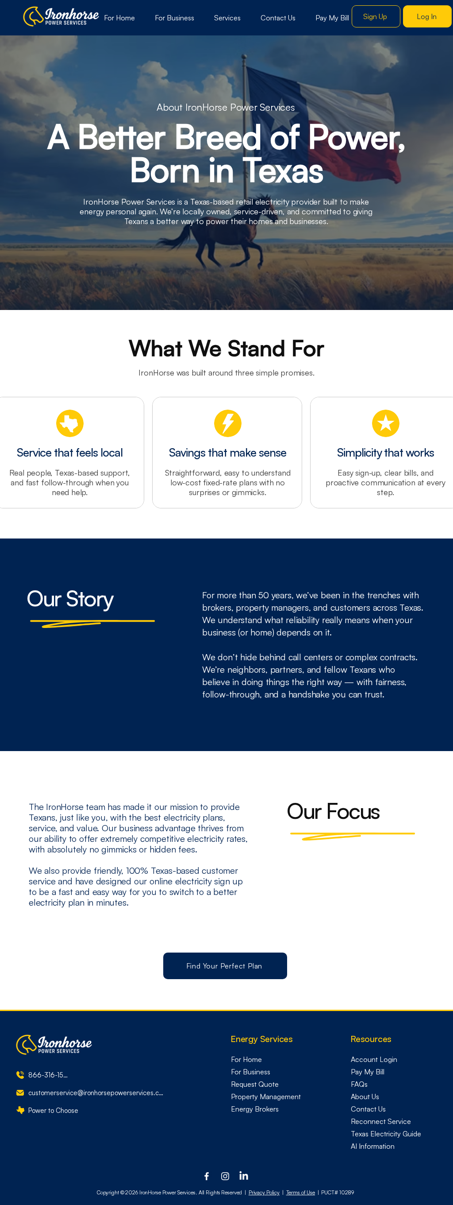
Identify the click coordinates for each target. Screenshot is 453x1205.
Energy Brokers (255, 1108)
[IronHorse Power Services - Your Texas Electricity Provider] (62, 16)
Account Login (374, 1059)
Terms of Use (300, 1192)
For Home (246, 1059)
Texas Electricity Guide (386, 1133)
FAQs (359, 1084)
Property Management (266, 1096)
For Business (250, 1071)
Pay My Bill (367, 1071)
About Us (365, 1096)
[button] (228, 17)
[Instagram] (225, 1176)
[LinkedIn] (243, 1176)
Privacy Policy (264, 1192)
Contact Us (368, 1108)
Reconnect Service (381, 1121)
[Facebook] (206, 1176)
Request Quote (255, 1084)
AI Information (373, 1146)
